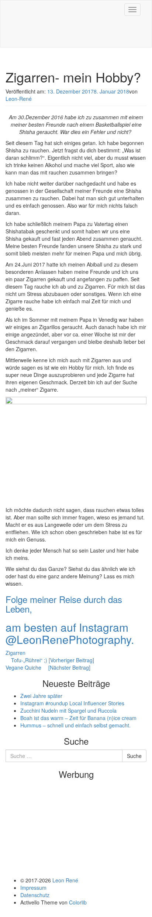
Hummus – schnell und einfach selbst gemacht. (75, 725)
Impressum (33, 887)
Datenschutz (34, 895)
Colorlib (78, 902)
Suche (134, 755)
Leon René (65, 880)
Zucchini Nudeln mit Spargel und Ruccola (68, 710)
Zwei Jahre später (41, 695)
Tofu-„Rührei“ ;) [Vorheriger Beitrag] (52, 660)
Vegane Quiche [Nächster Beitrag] (48, 667)
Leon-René (19, 98)
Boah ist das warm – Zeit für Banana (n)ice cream (78, 718)
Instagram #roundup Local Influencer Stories (72, 703)
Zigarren (15, 652)
